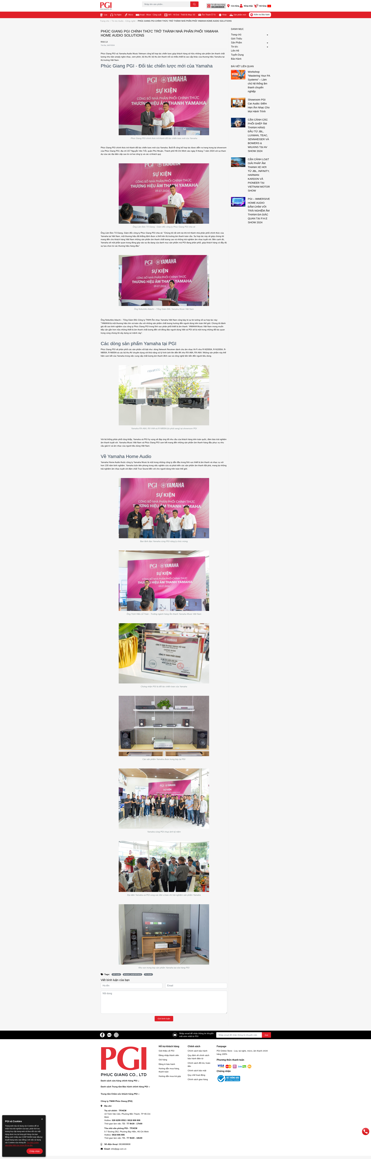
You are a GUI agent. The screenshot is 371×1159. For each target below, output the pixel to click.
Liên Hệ (235, 50)
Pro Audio (148, 974)
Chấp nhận (35, 1151)
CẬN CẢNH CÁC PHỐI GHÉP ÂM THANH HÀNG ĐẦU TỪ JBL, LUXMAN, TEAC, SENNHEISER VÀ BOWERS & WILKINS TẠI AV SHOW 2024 (258, 135)
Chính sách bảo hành (197, 1051)
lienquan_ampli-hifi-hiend (132, 974)
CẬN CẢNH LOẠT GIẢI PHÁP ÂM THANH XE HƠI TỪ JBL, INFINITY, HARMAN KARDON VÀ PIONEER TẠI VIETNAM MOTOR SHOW (259, 175)
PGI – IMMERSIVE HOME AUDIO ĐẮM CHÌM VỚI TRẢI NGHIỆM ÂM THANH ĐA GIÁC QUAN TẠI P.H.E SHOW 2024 (259, 210)
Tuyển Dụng (237, 55)
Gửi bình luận (164, 1018)
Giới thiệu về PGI (166, 1051)
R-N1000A (218, 349)
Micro (130, 15)
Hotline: (122, 1120)
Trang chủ (236, 34)
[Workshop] (238, 75)
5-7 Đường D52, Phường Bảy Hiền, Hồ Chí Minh (126, 1131)
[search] (194, 4)
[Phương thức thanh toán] (234, 1066)
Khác (224, 15)
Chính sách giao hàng (198, 1079)
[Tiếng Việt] (269, 6)
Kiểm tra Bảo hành (262, 14)
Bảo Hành (236, 59)
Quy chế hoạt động (196, 1075)
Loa (105, 15)
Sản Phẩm (236, 42)
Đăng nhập (248, 6)
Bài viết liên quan (242, 66)
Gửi (266, 1035)
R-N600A (112, 352)
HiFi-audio (116, 974)
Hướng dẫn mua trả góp (170, 1076)
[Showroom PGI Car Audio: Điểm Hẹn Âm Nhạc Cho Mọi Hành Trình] (238, 103)
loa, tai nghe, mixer (149, 9)
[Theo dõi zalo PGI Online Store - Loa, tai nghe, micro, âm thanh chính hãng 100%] (109, 1035)
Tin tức (234, 46)
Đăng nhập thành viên (169, 1055)
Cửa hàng (235, 6)
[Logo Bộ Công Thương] (228, 1078)
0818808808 (217, 7)
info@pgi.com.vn (118, 1149)
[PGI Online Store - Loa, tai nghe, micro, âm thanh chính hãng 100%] (118, 6)
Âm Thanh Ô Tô (208, 15)
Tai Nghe (117, 15)
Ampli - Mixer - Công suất (150, 15)
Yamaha (137, 439)
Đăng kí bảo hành (167, 1064)
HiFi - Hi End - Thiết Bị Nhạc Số (181, 15)
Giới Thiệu (236, 38)
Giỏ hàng (163, 1059)
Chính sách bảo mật (197, 1070)
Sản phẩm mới (240, 15)
